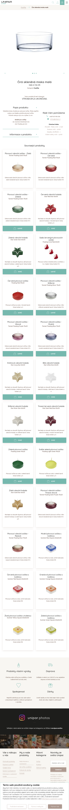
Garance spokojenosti (9, 771)
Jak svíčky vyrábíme (25, 767)
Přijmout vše (55, 806)
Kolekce (38, 764)
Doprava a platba (8, 764)
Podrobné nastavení (16, 806)
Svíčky (38, 761)
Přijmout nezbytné (37, 806)
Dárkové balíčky (41, 768)
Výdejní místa (7, 768)
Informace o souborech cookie (10, 775)
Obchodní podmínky (9, 761)
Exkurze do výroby (25, 770)
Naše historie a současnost (24, 762)
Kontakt (21, 773)
